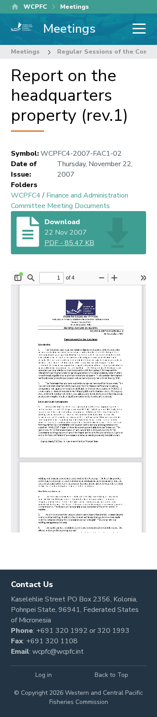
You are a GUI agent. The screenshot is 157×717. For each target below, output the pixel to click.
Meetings (25, 52)
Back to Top (111, 675)
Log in (43, 675)
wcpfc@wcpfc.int (58, 651)
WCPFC (35, 7)
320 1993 (113, 630)
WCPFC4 (26, 195)
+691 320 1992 (62, 630)
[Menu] (136, 29)
